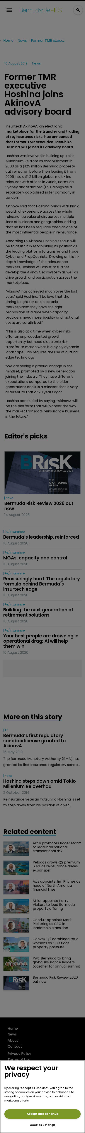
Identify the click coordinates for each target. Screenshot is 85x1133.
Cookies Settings (42, 1125)
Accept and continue (42, 1114)
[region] (42, 1096)
